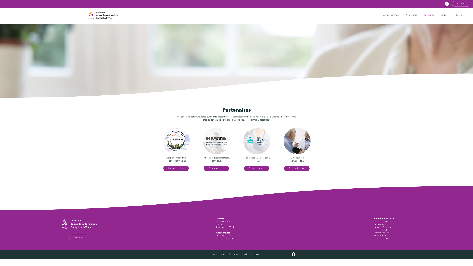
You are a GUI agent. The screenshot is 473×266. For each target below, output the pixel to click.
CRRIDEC (256, 254)
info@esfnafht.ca (230, 239)
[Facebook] (447, 4)
